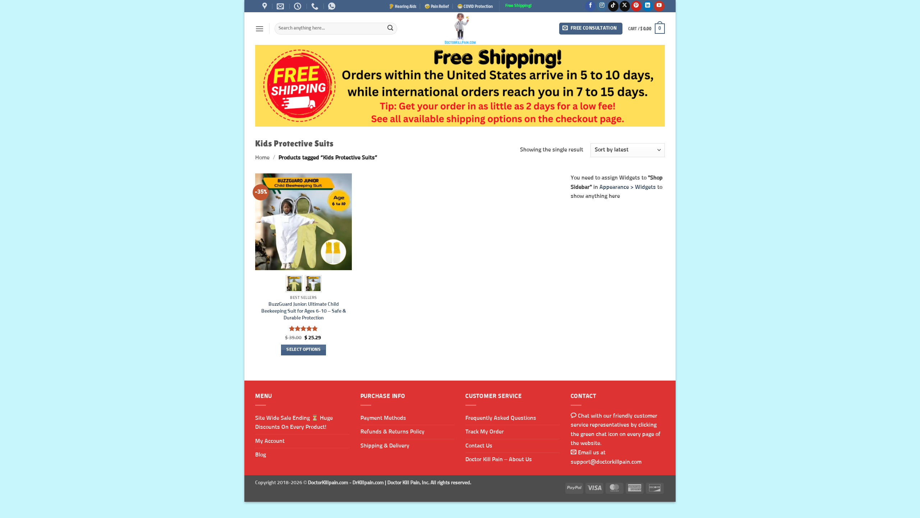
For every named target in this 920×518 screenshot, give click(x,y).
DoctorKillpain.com (328, 482)
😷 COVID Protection (475, 6)
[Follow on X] (625, 6)
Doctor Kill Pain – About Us (498, 459)
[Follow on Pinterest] (636, 6)
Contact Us (478, 446)
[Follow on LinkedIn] (648, 6)
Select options (303, 349)
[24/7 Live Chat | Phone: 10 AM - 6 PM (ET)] (298, 6)
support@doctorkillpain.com (606, 462)
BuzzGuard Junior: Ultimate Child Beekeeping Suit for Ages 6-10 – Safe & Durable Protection (303, 311)
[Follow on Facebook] (590, 6)
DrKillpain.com (368, 482)
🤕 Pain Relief (436, 6)
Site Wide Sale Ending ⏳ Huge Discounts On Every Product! (294, 422)
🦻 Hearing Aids (402, 6)
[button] (259, 28)
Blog (260, 455)
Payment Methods (383, 418)
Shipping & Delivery (384, 446)
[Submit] (390, 29)
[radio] (294, 284)
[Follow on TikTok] (613, 6)
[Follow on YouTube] (659, 6)
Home (262, 157)
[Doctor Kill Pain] (460, 28)
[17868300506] (332, 6)
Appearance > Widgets (627, 187)
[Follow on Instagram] (602, 6)
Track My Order (484, 432)
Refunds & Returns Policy (392, 432)
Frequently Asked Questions (500, 418)
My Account (270, 441)
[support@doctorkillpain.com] (281, 6)
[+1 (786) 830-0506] (315, 6)
